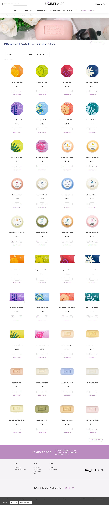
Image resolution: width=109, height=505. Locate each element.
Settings (5, 502)
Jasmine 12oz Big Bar (42, 382)
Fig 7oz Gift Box (67, 82)
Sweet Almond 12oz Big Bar (16, 420)
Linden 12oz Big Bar (92, 382)
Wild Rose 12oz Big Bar (92, 420)
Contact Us (18, 467)
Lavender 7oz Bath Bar (67, 195)
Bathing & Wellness (41, 10)
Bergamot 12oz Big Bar (92, 345)
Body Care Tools (55, 10)
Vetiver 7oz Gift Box (16, 157)
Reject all (14, 502)
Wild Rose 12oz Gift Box (42, 345)
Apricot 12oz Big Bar (67, 345)
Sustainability (53, 469)
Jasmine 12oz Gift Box (92, 270)
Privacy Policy (100, 499)
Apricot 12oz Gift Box (17, 270)
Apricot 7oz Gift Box (16, 82)
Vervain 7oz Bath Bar (42, 232)
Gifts (35, 473)
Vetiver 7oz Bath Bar (67, 232)
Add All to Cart (97, 43)
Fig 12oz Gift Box (67, 270)
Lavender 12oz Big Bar (67, 382)
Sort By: (31, 54)
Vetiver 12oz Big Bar (67, 420)
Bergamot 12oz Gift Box (42, 270)
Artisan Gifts (67, 10)
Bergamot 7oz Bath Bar (92, 157)
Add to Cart (17, 94)
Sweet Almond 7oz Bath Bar (16, 232)
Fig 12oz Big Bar (16, 382)
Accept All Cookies (25, 502)
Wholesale (91, 10)
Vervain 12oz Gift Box (92, 307)
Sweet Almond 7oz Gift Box (67, 119)
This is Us (83, 10)
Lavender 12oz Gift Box (16, 307)
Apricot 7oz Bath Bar (67, 157)
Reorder (7, 4)
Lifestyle (51, 467)
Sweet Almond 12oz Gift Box (67, 307)
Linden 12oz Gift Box (42, 307)
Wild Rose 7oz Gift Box (42, 157)
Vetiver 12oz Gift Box (17, 345)
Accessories (37, 471)
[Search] (12, 4)
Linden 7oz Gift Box (42, 119)
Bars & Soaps (28, 10)
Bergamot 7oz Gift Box (42, 82)
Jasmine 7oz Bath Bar (42, 195)
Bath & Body (37, 469)
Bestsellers (17, 10)
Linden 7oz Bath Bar (92, 195)
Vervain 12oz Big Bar (42, 420)
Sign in (99, 4)
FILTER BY (10, 54)
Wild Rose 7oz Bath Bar (92, 232)
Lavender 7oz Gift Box (17, 119)
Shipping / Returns (20, 469)
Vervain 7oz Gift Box (92, 119)
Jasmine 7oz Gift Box (92, 82)
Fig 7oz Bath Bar (16, 195)
